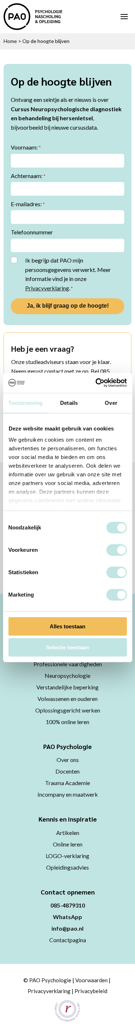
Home (10, 41)
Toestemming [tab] (25, 403)
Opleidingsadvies (67, 867)
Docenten (67, 771)
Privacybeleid (91, 991)
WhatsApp (67, 916)
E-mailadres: (28, 203)
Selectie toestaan (67, 647)
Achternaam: (28, 175)
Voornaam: (26, 147)
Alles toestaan (67, 626)
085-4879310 (67, 905)
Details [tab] (69, 403)
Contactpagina (67, 939)
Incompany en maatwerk (67, 794)
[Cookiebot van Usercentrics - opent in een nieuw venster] (96, 382)
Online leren (67, 844)
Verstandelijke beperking (67, 687)
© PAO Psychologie (47, 980)
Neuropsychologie (67, 675)
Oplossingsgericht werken (67, 710)
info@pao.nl (67, 928)
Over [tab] (111, 403)
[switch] (116, 550)
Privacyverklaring (47, 288)
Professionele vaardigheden (67, 664)
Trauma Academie (67, 782)
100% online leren (67, 721)
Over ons (68, 759)
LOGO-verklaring (67, 855)
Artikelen (67, 832)
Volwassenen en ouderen (67, 698)
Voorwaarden (91, 980)
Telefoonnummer (32, 232)
